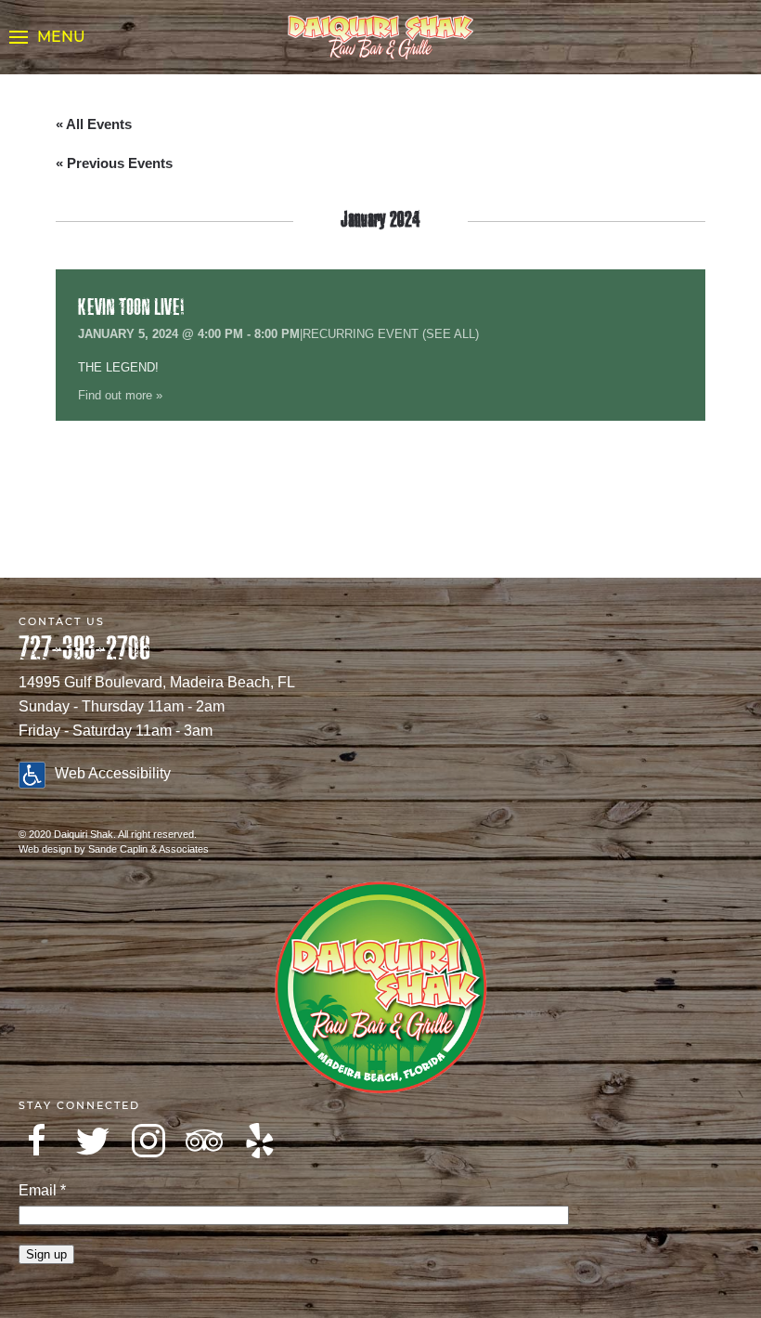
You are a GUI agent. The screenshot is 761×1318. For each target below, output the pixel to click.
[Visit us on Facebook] (37, 1140)
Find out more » (120, 395)
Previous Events (114, 163)
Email (42, 1190)
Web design (45, 849)
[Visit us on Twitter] (92, 1140)
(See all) (450, 334)
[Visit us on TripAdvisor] (204, 1140)
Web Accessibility (113, 773)
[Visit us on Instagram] (148, 1140)
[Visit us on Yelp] (259, 1140)
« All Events (94, 124)
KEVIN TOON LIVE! (131, 307)
